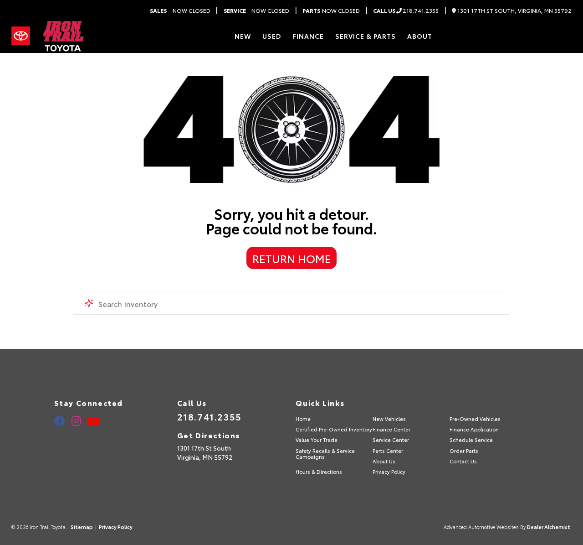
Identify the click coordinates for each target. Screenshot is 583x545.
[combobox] (291, 303)
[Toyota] (20, 36)
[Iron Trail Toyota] (62, 36)
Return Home (291, 258)
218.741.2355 (406, 11)
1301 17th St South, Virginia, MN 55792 (514, 11)
